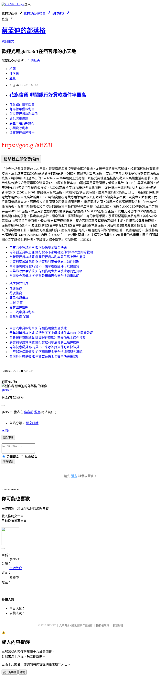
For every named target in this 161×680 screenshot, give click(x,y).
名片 (12, 78)
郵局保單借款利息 (22, 109)
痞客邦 (28, 412)
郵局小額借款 (18, 298)
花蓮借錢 (15, 288)
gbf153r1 (7, 389)
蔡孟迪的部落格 (24, 30)
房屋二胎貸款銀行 (22, 123)
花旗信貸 (15, 293)
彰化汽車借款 (18, 118)
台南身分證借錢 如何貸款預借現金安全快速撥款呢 (44, 276)
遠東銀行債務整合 (22, 132)
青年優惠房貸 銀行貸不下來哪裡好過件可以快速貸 (44, 266)
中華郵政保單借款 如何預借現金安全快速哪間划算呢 (45, 271)
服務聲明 (118, 625)
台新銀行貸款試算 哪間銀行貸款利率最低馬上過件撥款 (47, 257)
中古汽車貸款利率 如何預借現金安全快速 (38, 247)
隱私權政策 (102, 625)
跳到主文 (8, 41)
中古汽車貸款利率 (22, 312)
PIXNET (51, 625)
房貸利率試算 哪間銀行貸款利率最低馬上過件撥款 (44, 261)
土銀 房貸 (16, 302)
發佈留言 (8, 461)
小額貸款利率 (18, 128)
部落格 (14, 73)
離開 (22, 672)
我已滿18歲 (9, 672)
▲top (5, 430)
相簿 (12, 68)
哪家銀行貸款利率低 (23, 114)
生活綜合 (33, 61)
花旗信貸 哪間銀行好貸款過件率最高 (47, 94)
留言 (37, 412)
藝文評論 (32, 423)
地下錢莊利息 (18, 283)
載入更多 (8, 437)
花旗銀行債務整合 (22, 104)
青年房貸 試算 (19, 316)
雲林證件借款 (18, 307)
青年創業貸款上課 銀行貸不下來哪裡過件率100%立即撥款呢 (51, 252)
